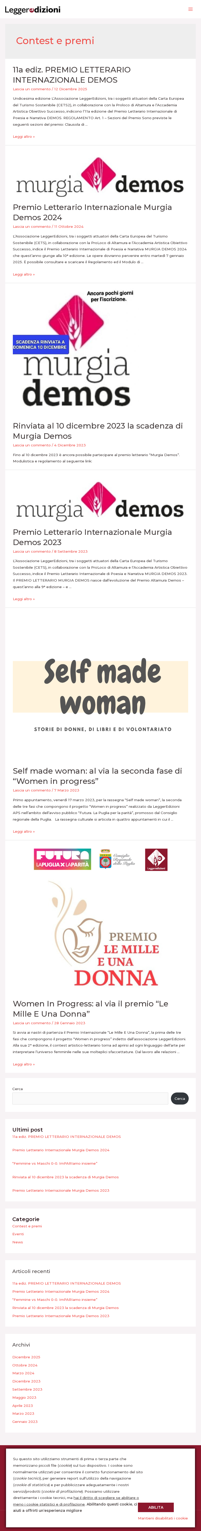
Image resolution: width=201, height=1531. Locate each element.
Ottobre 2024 (24, 1365)
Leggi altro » (24, 136)
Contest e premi (27, 1226)
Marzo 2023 (23, 1413)
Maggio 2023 (24, 1397)
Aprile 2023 (22, 1405)
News (17, 1242)
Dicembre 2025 (26, 1357)
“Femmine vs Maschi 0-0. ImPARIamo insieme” (54, 1163)
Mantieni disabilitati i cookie (163, 1518)
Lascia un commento (32, 89)
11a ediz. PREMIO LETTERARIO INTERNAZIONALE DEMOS (66, 1136)
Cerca (17, 1089)
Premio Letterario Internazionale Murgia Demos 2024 (60, 1150)
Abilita (155, 1507)
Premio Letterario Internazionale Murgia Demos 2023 (60, 1190)
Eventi (18, 1234)
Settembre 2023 (27, 1389)
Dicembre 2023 (26, 1381)
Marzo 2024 (23, 1373)
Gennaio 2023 (25, 1421)
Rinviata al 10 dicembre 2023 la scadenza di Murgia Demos (65, 1177)
